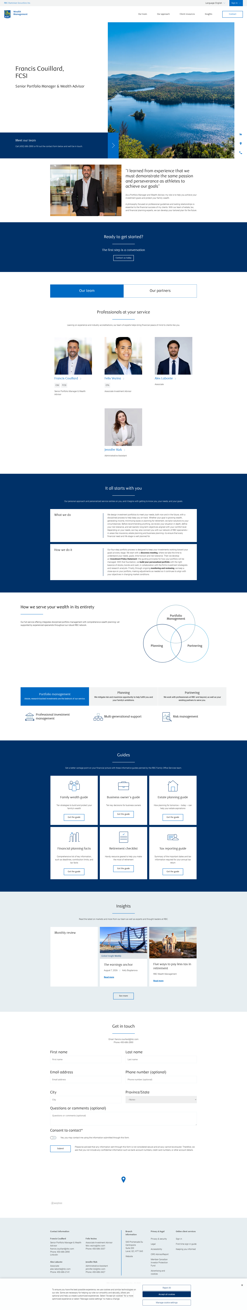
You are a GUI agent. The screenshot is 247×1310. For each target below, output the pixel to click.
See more (123, 996)
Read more (109, 977)
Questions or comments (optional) (78, 1108)
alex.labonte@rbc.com (60, 1269)
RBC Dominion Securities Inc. (17, 3)
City (53, 1092)
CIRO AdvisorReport (160, 1254)
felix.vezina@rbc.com (95, 1245)
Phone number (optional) (146, 1072)
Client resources (187, 14)
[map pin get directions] (123, 1179)
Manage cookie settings (167, 1302)
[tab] (55, 696)
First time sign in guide (186, 1244)
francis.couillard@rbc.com (62, 1249)
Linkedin (54, 1255)
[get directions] (123, 1179)
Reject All (167, 1288)
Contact (232, 14)
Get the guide (74, 817)
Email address (61, 1072)
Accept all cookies (167, 1294)
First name (58, 1052)
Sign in (179, 1239)
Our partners (160, 291)
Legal (153, 1244)
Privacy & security (159, 1239)
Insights (208, 14)
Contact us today (123, 258)
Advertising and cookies (158, 1272)
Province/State (137, 1092)
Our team (142, 14)
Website (129, 1256)
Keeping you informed (186, 1249)
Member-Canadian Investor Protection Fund (159, 1262)
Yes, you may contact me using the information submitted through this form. (94, 1137)
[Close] (242, 1285)
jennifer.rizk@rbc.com (95, 1269)
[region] (123, 1182)
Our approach (163, 14)
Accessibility (156, 1249)
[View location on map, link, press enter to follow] (123, 1182)
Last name (134, 1052)
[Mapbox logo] (56, 1203)
